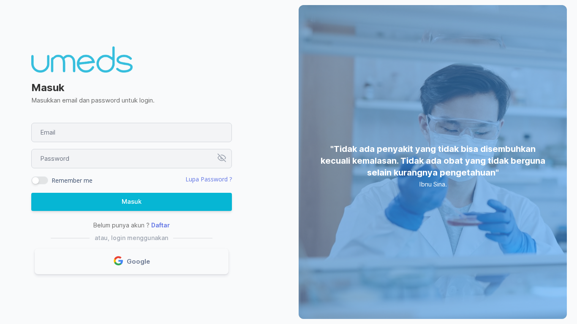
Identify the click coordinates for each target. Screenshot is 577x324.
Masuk (132, 201)
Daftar (160, 225)
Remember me (72, 180)
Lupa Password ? (208, 179)
